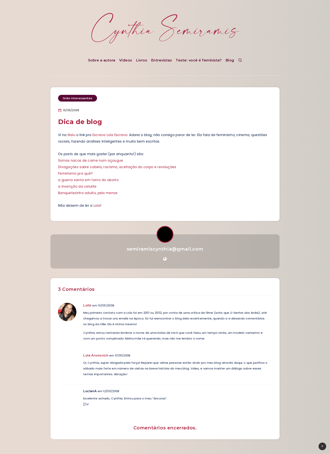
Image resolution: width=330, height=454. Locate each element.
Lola (97, 205)
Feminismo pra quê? (75, 173)
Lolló (87, 305)
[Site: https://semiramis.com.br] (165, 259)
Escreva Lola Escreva (110, 135)
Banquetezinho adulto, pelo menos (88, 193)
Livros (141, 60)
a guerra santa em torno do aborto (88, 180)
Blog (230, 60)
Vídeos (125, 60)
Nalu (71, 135)
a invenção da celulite (77, 186)
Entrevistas (161, 60)
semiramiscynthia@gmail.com (165, 249)
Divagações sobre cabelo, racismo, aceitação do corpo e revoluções (117, 167)
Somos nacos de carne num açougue (90, 160)
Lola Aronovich (95, 355)
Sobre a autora (101, 60)
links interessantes (77, 98)
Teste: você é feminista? (199, 60)
